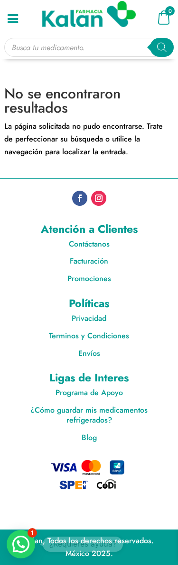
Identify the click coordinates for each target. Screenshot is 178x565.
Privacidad (89, 318)
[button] (21, 544)
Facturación (89, 261)
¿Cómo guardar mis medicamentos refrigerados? (89, 415)
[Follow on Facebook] (79, 198)
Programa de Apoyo (89, 392)
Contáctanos (89, 243)
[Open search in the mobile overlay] (88, 47)
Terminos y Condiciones (89, 335)
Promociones (89, 278)
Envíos (89, 353)
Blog (89, 437)
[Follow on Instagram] (98, 198)
